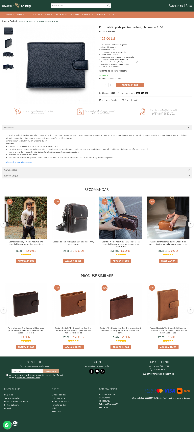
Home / (6, 21)
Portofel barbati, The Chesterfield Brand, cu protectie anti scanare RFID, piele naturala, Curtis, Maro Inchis (26, 330)
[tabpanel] (55, 64)
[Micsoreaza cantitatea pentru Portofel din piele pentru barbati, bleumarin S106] (101, 85)
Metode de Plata (59, 394)
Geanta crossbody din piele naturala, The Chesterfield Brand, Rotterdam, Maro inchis (26, 243)
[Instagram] (102, 371)
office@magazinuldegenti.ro (160, 373)
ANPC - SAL (56, 411)
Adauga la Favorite (109, 100)
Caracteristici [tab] (10, 169)
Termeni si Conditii (12, 398)
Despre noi (8, 394)
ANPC (54, 408)
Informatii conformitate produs (19, 162)
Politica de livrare (11, 405)
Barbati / (14, 21)
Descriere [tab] (8, 127)
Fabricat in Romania (107, 31)
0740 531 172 (160, 369)
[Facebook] (91, 371)
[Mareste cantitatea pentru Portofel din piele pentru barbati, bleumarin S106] (111, 85)
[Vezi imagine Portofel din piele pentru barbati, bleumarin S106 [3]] (8, 67)
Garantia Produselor (60, 401)
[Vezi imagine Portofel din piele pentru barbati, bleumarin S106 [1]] (8, 43)
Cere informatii (131, 100)
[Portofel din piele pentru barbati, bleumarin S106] (55, 64)
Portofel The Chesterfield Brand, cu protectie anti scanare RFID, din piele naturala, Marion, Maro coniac (120, 330)
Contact (7, 408)
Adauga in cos (130, 85)
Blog (111, 14)
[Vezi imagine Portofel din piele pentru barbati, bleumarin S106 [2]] (8, 55)
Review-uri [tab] (11, 175)
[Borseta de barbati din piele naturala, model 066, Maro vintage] (73, 218)
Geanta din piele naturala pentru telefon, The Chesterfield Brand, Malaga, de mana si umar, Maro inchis (121, 244)
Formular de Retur (59, 405)
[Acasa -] (16, 6)
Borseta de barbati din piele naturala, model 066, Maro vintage (73, 243)
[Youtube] (97, 371)
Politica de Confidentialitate (28, 377)
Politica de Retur (58, 398)
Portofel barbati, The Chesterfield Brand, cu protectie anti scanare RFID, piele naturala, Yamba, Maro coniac (73, 330)
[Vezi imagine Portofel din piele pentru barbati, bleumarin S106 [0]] (8, 31)
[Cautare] (108, 5)
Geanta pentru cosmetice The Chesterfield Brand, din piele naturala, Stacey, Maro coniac (168, 243)
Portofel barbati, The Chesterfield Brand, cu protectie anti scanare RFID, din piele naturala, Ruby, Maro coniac (168, 330)
